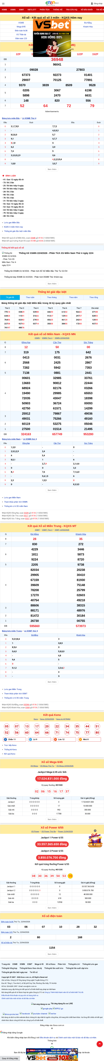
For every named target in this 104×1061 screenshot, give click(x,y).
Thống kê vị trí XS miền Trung (16, 698)
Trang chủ (6, 964)
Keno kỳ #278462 (63, 719)
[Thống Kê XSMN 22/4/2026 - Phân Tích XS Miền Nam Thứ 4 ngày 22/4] (9, 259)
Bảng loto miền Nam (11, 439)
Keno (36, 719)
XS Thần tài (21, 34)
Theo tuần (30, 297)
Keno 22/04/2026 (47, 719)
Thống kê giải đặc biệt (52, 291)
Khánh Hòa (88, 27)
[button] (52, 1029)
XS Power (35, 831)
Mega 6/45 (21, 27)
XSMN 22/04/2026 (62, 338)
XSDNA (26, 705)
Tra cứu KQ (71, 10)
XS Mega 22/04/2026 (64, 766)
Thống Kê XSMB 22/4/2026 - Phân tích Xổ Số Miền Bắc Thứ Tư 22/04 (35, 271)
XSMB (4, 10)
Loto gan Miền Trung (12, 689)
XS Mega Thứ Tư (47, 766)
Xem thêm (52, 169)
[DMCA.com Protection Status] (10, 1014)
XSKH (27, 708)
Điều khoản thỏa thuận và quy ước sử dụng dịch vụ (20, 995)
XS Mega (34, 766)
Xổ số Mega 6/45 (52, 762)
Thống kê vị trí (74, 964)
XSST (27, 519)
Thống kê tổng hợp (9, 968)
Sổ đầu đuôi (87, 10)
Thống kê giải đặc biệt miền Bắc (17, 231)
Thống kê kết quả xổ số (12, 248)
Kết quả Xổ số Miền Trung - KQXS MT (52, 526)
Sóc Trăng (88, 342)
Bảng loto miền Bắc (11, 118)
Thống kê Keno (10, 749)
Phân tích (44, 10)
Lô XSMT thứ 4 (31, 631)
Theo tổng (93, 297)
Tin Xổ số (34, 972)
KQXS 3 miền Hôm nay (13, 227)
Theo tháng (52, 297)
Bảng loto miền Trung (12, 631)
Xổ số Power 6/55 (52, 827)
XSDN (26, 513)
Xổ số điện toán (52, 916)
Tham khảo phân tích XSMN (15, 502)
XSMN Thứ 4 (47, 338)
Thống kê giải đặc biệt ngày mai (14, 972)
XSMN (12, 10)
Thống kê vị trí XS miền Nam (16, 506)
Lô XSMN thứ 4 (30, 439)
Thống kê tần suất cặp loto (77, 968)
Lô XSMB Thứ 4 (29, 118)
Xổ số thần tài (7, 943)
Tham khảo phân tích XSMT (15, 693)
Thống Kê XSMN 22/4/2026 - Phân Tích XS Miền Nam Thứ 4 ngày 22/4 (56, 253)
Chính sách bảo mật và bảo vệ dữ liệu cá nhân (18, 998)
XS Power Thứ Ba (48, 831)
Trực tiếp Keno (10, 745)
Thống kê (57, 10)
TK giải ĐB (10, 297)
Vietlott (32, 10)
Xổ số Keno (50, 964)
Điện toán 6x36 (21, 30)
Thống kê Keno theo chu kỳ (31, 968)
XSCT (26, 516)
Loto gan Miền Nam (12, 497)
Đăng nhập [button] (98, 4)
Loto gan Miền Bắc (12, 222)
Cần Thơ (57, 342)
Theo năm (73, 297)
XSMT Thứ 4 (47, 530)
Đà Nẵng (88, 23)
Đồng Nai (26, 342)
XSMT (21, 10)
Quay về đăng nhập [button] (10, 1058)
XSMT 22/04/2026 (62, 530)
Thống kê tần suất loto (53, 968)
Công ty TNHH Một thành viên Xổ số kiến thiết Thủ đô (63, 992)
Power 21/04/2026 (65, 831)
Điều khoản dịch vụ (47, 1037)
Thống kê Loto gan (90, 964)
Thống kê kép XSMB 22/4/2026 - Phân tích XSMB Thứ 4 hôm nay (33, 277)
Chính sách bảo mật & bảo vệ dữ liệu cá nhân (77, 1037)
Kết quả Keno (52, 715)
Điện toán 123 (21, 38)
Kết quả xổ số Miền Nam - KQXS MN (52, 334)
